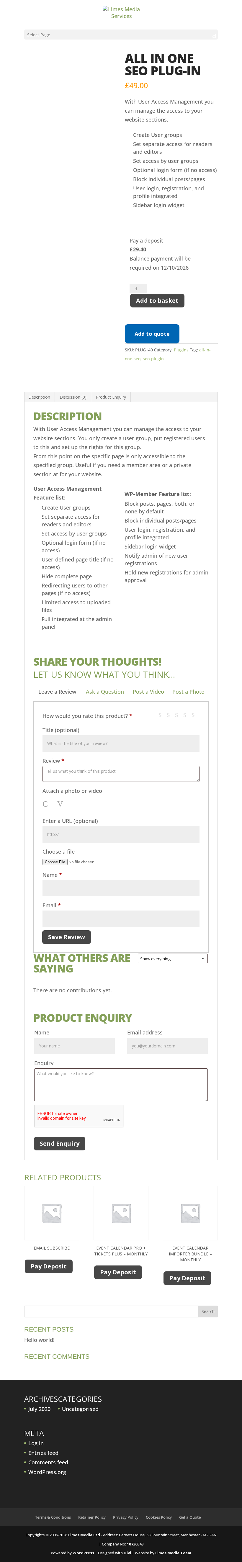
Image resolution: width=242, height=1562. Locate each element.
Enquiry (43, 1063)
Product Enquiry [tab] (111, 397)
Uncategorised (80, 1408)
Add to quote (152, 333)
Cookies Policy (159, 1517)
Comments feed (48, 1462)
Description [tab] (39, 397)
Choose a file (58, 851)
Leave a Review (57, 691)
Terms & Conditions (53, 1517)
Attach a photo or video (72, 790)
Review (53, 760)
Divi (127, 1553)
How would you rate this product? (87, 715)
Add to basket (157, 300)
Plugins (181, 350)
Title (60, 729)
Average (179, 714)
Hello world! (39, 1339)
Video (61, 804)
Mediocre (171, 714)
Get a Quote (190, 1517)
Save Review (66, 937)
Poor (162, 714)
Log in (36, 1443)
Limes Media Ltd (84, 1535)
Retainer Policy (92, 1517)
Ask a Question (105, 691)
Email (51, 905)
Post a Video (148, 691)
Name (52, 874)
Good (187, 714)
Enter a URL (70, 820)
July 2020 (39, 1408)
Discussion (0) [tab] (73, 397)
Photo (46, 804)
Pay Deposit (49, 1266)
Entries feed (43, 1452)
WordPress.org (47, 1472)
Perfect (196, 714)
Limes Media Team (173, 1553)
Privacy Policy (125, 1517)
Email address (145, 1032)
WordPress (83, 1553)
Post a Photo (188, 691)
